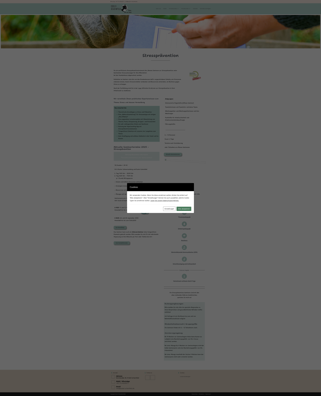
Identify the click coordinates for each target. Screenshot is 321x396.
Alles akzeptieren (184, 209)
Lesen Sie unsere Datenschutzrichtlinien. (164, 201)
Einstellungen (169, 209)
